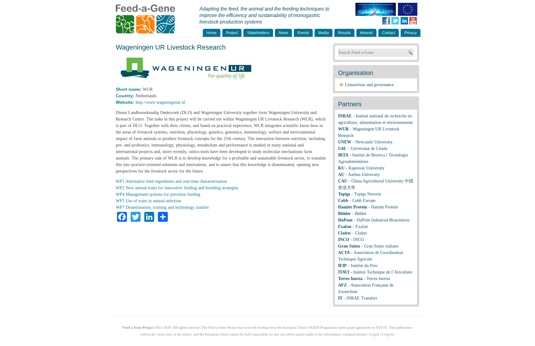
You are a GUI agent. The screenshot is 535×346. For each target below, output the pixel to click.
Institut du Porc (364, 265)
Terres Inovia (378, 278)
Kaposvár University (367, 168)
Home (212, 33)
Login (374, 334)
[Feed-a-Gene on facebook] (387, 20)
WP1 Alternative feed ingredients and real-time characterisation (171, 181)
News (283, 33)
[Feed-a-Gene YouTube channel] (414, 20)
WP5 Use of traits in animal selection (148, 201)
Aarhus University (364, 174)
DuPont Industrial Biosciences (383, 220)
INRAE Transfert (361, 298)
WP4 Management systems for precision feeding (158, 194)
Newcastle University (374, 142)
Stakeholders (258, 33)
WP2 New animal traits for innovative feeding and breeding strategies (177, 188)
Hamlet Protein (384, 207)
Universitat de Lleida (368, 148)
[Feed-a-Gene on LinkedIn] (407, 20)
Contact (388, 33)
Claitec (361, 233)
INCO (358, 239)
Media (323, 33)
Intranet (366, 33)
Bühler (361, 213)
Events (303, 33)
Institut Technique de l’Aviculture (382, 272)
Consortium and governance (369, 84)
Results (344, 33)
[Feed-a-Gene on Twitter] (396, 20)
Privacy (410, 33)
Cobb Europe (364, 200)
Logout (388, 334)
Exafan (361, 226)
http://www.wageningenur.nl (160, 102)
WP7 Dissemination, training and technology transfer (162, 207)
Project (232, 33)
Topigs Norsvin (367, 194)
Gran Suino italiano (381, 246)
